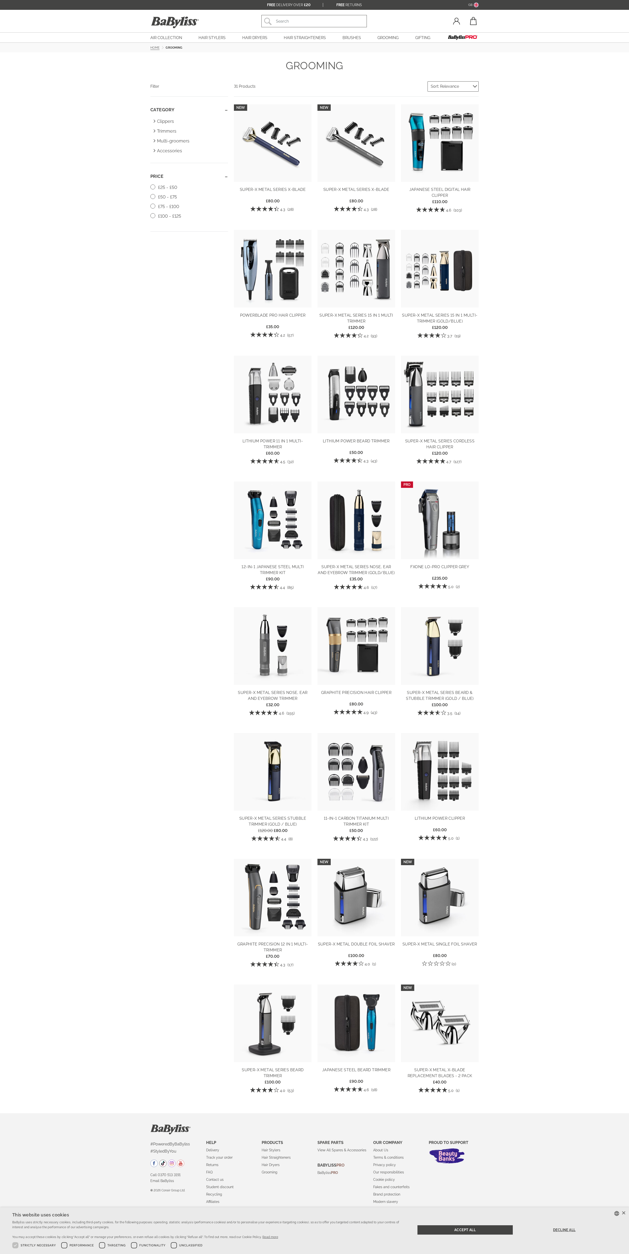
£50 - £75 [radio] (167, 196)
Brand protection (386, 1194)
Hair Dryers (271, 1165)
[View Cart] (473, 21)
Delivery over (289, 5)
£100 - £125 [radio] (169, 216)
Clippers (165, 121)
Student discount (220, 1187)
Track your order (219, 1157)
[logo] (170, 1129)
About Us (380, 1150)
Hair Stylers (271, 1150)
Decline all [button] (564, 1230)
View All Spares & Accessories (341, 1150)
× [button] (623, 1213)
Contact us (215, 1180)
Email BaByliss (162, 1181)
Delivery (212, 1150)
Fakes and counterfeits (391, 1187)
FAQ (209, 1172)
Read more (270, 1237)
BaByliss (327, 1173)
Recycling (214, 1194)
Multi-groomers (173, 140)
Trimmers (166, 131)
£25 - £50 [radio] (167, 187)
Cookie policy (384, 1180)
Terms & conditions (388, 1157)
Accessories (169, 150)
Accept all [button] (465, 1230)
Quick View (272, 175)
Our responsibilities (388, 1172)
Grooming (269, 1172)
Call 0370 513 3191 (165, 1175)
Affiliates (212, 1202)
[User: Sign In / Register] (456, 21)
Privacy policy (384, 1165)
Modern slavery (385, 1202)
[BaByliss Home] (175, 22)
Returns (349, 5)
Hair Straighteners (276, 1157)
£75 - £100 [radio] (168, 206)
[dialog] (314, 1230)
